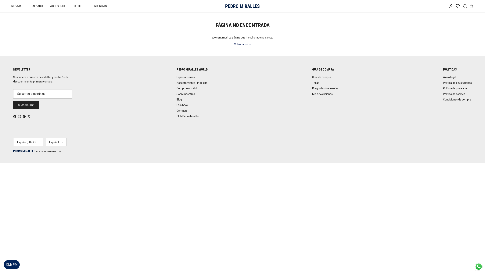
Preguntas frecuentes (325, 88)
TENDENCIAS (99, 6)
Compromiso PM (187, 88)
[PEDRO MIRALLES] (242, 6)
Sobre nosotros (186, 94)
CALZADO (37, 6)
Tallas (315, 82)
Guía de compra (321, 77)
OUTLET (79, 6)
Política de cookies (454, 94)
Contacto (182, 110)
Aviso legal (449, 77)
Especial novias (186, 77)
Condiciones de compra (457, 99)
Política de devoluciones (457, 82)
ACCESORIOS (58, 6)
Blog (179, 99)
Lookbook (182, 105)
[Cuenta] (450, 6)
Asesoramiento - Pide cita (192, 82)
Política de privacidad (455, 88)
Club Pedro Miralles (188, 116)
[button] (478, 258)
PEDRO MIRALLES (52, 151)
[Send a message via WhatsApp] (478, 266)
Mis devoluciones (322, 94)
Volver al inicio (242, 44)
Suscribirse (26, 105)
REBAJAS (17, 6)
